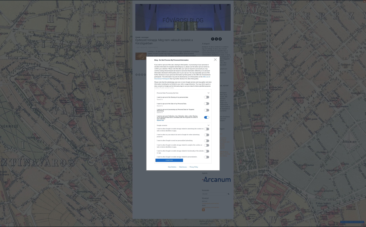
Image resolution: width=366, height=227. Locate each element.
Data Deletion (172, 167)
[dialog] (183, 113)
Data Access (183, 167)
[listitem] (183, 93)
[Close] (216, 60)
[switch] (206, 97)
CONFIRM (169, 160)
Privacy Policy (194, 167)
